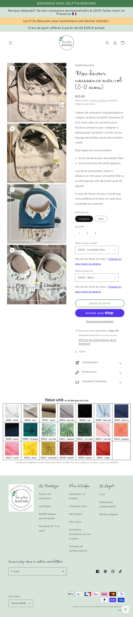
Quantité (79, 226)
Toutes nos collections (45, 496)
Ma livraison (75, 513)
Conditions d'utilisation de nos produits (80, 534)
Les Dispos (45, 506)
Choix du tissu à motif (86, 243)
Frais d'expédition (99, 100)
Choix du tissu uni (84, 270)
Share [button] (82, 351)
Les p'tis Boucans (86, 606)
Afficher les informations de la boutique (97, 341)
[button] (10, 43)
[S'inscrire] (62, 571)
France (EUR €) (18, 603)
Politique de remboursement (78, 548)
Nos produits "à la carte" (49, 528)
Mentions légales (108, 514)
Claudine (84, 218)
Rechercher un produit (77, 496)
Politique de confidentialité (107, 504)
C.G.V (102, 494)
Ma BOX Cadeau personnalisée (47, 516)
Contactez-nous (78, 506)
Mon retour (75, 521)
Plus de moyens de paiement (99, 321)
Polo (101, 218)
